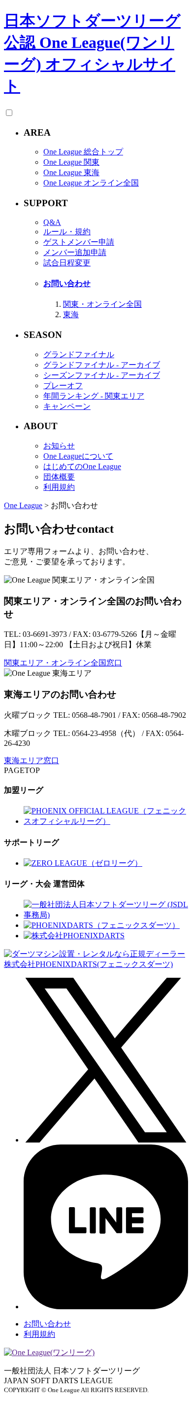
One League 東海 (71, 172)
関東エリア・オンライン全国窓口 (63, 663)
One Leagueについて (78, 456)
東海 (71, 314)
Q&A (52, 222)
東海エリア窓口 (31, 760)
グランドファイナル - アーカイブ (101, 365)
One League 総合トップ (83, 152)
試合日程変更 (67, 262)
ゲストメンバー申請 (78, 242)
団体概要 (59, 477)
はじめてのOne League (82, 466)
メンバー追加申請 (74, 252)
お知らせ (59, 446)
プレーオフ (63, 385)
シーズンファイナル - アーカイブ (101, 375)
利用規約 (59, 487)
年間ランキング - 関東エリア (93, 396)
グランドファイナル (78, 354)
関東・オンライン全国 (102, 304)
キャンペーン (67, 406)
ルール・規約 (67, 231)
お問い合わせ (67, 283)
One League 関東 (71, 162)
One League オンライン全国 (91, 183)
